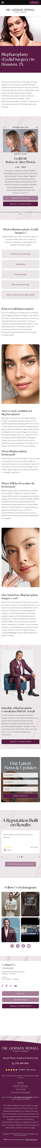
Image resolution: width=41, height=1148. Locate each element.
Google (9, 850)
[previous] (2, 857)
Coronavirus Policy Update (20, 1092)
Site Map (20, 1083)
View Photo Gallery (20, 198)
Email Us (20, 993)
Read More (24, 193)
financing (12, 633)
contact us (10, 732)
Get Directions (20, 1000)
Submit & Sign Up (20, 796)
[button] (36, 127)
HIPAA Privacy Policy (20, 1086)
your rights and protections (23, 1097)
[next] (39, 857)
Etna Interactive (31, 1139)
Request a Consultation (20, 204)
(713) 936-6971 (8, 968)
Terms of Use (20, 1089)
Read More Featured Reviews (20, 864)
